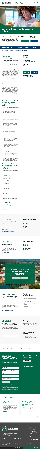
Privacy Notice (16, 389)
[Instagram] (35, 439)
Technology (11, 50)
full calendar (5, 252)
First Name (4, 370)
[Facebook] (29, 439)
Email (3, 373)
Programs (6, 50)
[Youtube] (37, 439)
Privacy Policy (4, 438)
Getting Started (21, 3)
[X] (31, 439)
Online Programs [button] (16, 3)
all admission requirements (8, 310)
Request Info (25, 40)
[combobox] (10, 368)
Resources (27, 2)
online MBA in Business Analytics (7, 206)
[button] (37, 3)
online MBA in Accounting (12, 205)
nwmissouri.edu (4, 439)
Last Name (12, 370)
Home (3, 50)
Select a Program (4, 367)
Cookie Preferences (10, 438)
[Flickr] (33, 439)
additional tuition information (8, 231)
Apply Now (33, 2)
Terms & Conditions (18, 438)
